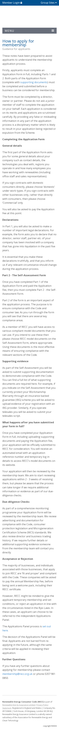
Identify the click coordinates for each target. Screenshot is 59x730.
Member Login (11, 2)
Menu (9, 31)
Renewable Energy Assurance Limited (18, 705)
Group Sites (48, 2)
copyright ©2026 (50, 726)
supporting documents (33, 82)
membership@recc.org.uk (17, 674)
